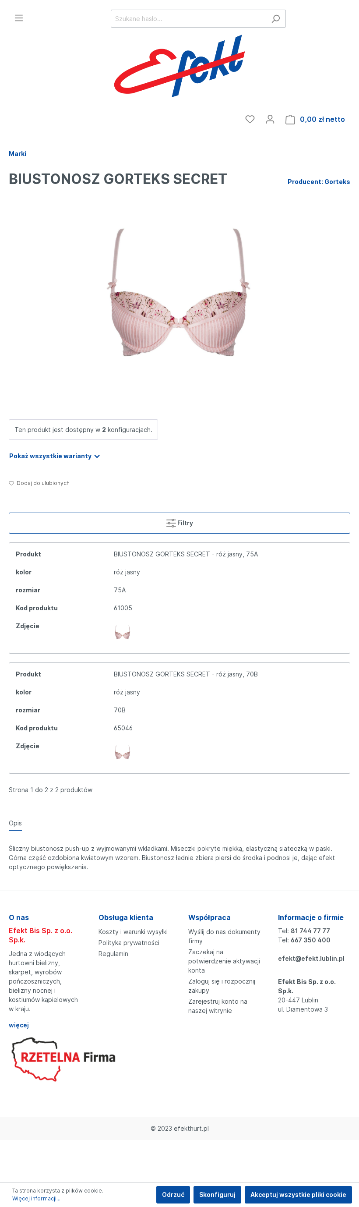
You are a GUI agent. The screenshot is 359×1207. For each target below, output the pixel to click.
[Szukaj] (275, 19)
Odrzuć (173, 1194)
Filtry (184, 523)
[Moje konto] (270, 119)
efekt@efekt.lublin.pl (311, 958)
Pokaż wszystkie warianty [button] (51, 456)
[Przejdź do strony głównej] (179, 67)
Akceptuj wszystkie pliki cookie (298, 1194)
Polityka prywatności (129, 942)
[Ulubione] (250, 119)
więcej (19, 1025)
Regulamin (113, 953)
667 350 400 (311, 940)
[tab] (15, 823)
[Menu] (19, 18)
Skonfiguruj (217, 1194)
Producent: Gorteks (319, 181)
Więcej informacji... (36, 1198)
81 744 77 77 (310, 930)
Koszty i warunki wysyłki (133, 931)
